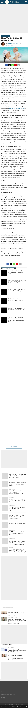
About (6, 704)
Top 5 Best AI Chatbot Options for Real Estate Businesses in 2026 (16, 272)
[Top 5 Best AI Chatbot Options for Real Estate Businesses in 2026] (4, 273)
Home (16, 260)
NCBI (23, 260)
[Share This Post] (9, 64)
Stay (2, 261)
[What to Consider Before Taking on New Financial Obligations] (4, 292)
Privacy (17, 704)
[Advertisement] (14, 18)
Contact (11, 704)
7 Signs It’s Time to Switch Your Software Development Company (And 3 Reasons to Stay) (16, 319)
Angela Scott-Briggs (13, 43)
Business (12, 260)
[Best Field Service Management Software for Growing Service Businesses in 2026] (4, 282)
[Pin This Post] (15, 64)
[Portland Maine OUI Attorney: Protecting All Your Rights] (4, 301)
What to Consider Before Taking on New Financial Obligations (17, 290)
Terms (22, 704)
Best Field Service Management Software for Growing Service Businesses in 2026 (17, 281)
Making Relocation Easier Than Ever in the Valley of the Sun (16, 309)
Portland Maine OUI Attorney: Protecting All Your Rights (16, 299)
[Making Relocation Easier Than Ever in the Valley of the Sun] (4, 310)
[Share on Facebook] (6, 64)
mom (20, 260)
